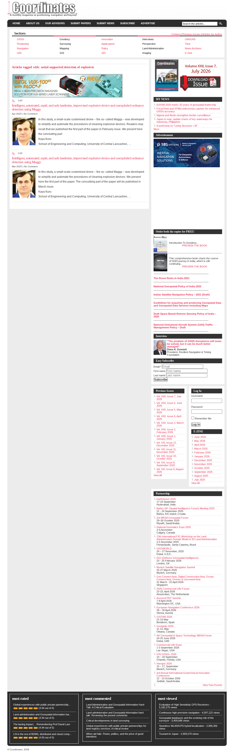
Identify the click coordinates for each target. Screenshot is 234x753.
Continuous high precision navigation (179, 712)
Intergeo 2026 (164, 663)
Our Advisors (55, 23)
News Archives (193, 48)
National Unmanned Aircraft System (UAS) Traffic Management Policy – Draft (183, 326)
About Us (32, 23)
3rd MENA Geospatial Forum (172, 517)
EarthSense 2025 (166, 499)
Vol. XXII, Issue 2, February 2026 (166, 431)
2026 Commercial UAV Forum (173, 588)
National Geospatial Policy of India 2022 (177, 286)
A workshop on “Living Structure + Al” (177, 125)
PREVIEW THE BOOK (194, 245)
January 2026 (202, 456)
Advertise (148, 23)
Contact (175, 34)
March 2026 (200, 448)
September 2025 (203, 472)
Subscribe (127, 23)
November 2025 (203, 464)
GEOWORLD (164, 548)
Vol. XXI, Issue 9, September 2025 (166, 464)
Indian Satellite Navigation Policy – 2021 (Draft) (182, 294)
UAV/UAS (190, 39)
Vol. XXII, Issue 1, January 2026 (166, 437)
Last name (159, 375)
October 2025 (202, 468)
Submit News (105, 23)
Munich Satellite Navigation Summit (176, 567)
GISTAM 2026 (164, 616)
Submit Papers (81, 23)
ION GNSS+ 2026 (166, 654)
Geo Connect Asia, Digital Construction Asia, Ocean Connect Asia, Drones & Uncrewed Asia (185, 578)
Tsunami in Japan (168, 733)
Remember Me (203, 418)
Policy (104, 48)
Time (187, 43)
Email (157, 366)
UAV (20, 100)
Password (196, 406)
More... (157, 129)
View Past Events (212, 685)
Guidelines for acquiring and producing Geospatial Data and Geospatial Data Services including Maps (187, 304)
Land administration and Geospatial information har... (42, 714)
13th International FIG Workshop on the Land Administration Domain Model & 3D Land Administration (187, 538)
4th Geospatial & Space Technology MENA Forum (184, 635)
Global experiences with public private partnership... (41, 704)
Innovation (107, 39)
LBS (19, 53)
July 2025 (199, 479)
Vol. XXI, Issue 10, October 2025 (167, 457)
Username (197, 396)
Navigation (23, 48)
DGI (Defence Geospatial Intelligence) (178, 558)
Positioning (23, 43)
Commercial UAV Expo (169, 644)
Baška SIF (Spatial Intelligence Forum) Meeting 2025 (186, 508)
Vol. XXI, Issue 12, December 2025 (167, 444)
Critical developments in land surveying (107, 720)
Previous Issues (191, 34)
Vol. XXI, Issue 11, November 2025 (166, 450)
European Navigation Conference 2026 (178, 607)
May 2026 (199, 440)
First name (159, 371)
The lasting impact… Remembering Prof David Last (41, 724)
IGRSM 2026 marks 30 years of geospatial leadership (186, 104)
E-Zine (188, 53)
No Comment (30, 113)
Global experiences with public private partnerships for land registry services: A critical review (116, 727)
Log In (196, 424)
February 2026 (202, 452)
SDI (103, 53)
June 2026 (200, 437)
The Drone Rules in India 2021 (171, 278)
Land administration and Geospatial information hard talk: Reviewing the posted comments (115, 714)
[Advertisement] (186, 198)
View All (158, 475)
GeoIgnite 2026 (165, 626)
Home (16, 23)
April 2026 (199, 444)
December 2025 (203, 460)
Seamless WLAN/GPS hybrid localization (181, 725)
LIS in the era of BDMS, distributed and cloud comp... (42, 734)
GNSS (20, 39)
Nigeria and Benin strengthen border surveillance (183, 115)
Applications (108, 43)
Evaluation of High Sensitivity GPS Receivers (184, 704)
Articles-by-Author (212, 34)
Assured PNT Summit (169, 598)
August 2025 (201, 475)
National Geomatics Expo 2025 (174, 527)
